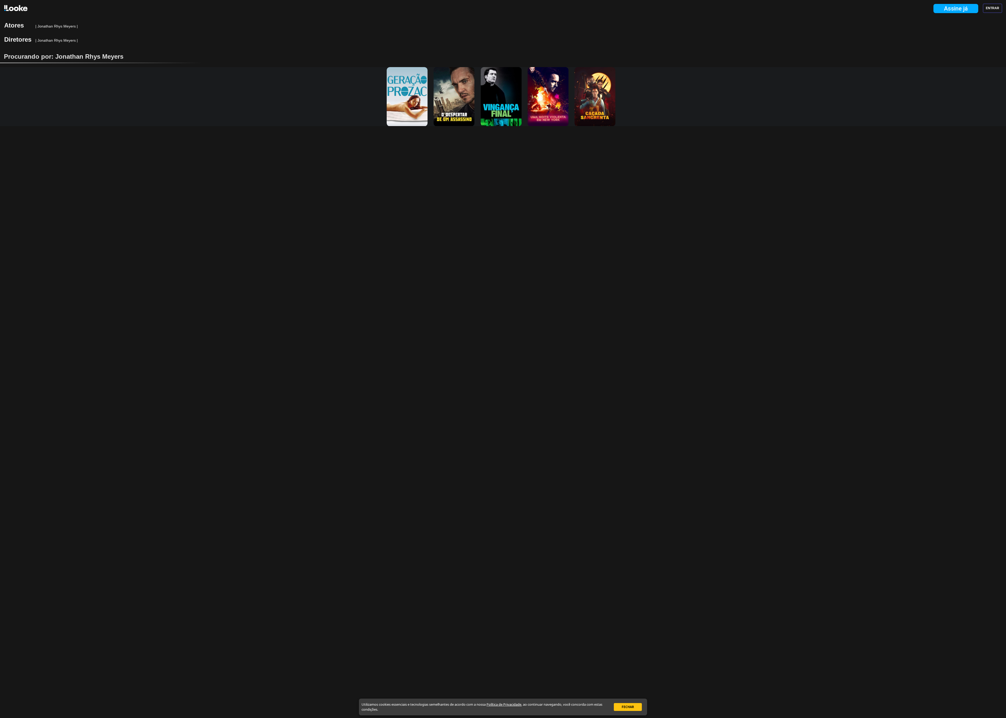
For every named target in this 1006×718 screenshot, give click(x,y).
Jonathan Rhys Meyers (57, 26)
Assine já (956, 8)
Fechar (628, 707)
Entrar (992, 8)
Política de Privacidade (503, 704)
